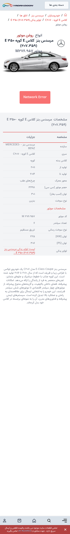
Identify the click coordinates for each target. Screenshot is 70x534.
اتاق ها (23, 16)
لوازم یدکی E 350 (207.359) (26, 20)
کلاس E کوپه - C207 (56, 20)
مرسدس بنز (37, 16)
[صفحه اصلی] (65, 14)
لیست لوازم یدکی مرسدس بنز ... (19, 251)
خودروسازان (54, 16)
